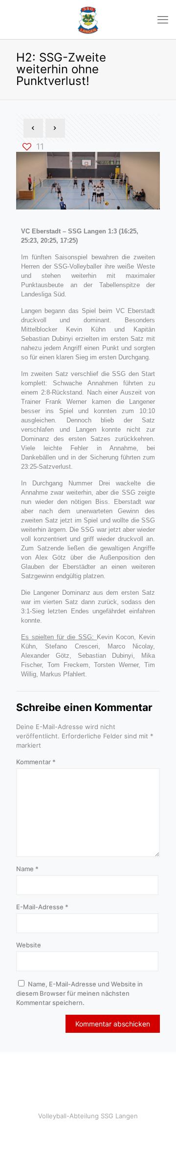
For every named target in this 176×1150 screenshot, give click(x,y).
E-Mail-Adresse (42, 907)
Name (27, 869)
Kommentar (36, 762)
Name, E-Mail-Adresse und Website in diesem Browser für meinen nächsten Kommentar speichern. (79, 993)
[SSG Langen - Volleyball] (88, 19)
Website (28, 945)
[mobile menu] (162, 19)
